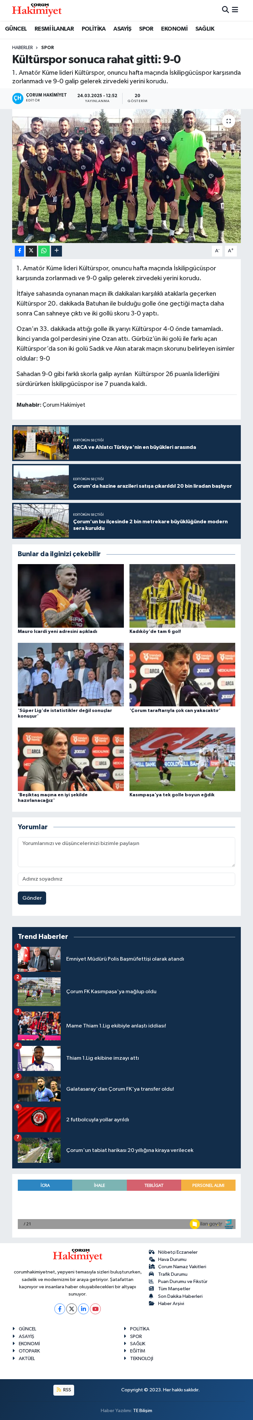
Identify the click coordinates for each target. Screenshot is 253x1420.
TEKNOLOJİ (141, 1358)
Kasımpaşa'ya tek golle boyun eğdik (171, 795)
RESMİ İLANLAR (54, 29)
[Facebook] (59, 1308)
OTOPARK (29, 1351)
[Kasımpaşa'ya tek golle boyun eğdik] (182, 759)
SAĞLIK (204, 29)
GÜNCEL (16, 29)
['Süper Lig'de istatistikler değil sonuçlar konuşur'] (71, 674)
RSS (66, 1389)
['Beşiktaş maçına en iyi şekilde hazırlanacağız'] (71, 759)
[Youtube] (95, 1308)
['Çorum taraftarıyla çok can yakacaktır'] (182, 674)
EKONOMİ (174, 29)
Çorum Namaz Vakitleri (182, 1266)
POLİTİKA (94, 29)
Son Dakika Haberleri (180, 1296)
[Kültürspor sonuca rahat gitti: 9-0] (126, 176)
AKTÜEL (27, 1358)
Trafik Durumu (172, 1274)
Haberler (22, 47)
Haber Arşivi (171, 1303)
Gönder (32, 898)
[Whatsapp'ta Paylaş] (44, 251)
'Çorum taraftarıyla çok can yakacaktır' (174, 710)
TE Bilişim (142, 1410)
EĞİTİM (137, 1351)
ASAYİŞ (122, 29)
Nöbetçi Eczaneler (178, 1252)
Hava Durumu (172, 1259)
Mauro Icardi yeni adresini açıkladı (57, 631)
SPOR (146, 29)
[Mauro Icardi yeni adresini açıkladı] (71, 595)
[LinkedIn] (83, 1308)
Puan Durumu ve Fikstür (183, 1281)
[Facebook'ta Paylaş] (19, 251)
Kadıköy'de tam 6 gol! (155, 631)
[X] (71, 1308)
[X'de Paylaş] (31, 251)
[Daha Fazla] (56, 251)
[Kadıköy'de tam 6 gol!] (182, 595)
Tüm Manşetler (174, 1288)
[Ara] (225, 10)
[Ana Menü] (235, 10)
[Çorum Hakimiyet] (37, 10)
